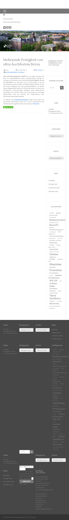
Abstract (36, 104)
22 (26, 476)
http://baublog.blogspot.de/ (44, 489)
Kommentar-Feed (54, 188)
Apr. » (25, 484)
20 (22, 476)
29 (26, 478)
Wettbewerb (52, 308)
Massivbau (21, 72)
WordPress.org (53, 191)
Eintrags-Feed (53, 184)
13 (22, 474)
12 (20, 474)
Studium (60, 291)
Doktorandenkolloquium (12, 72)
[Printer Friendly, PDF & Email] (8, 107)
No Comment (38, 70)
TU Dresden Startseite (55, 113)
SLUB (60, 281)
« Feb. (21, 484)
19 (20, 476)
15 (26, 474)
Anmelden (52, 180)
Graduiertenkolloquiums (21, 99)
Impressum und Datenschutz (12, 22)
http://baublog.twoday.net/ (44, 509)
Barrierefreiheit (8, 19)
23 (28, 476)
